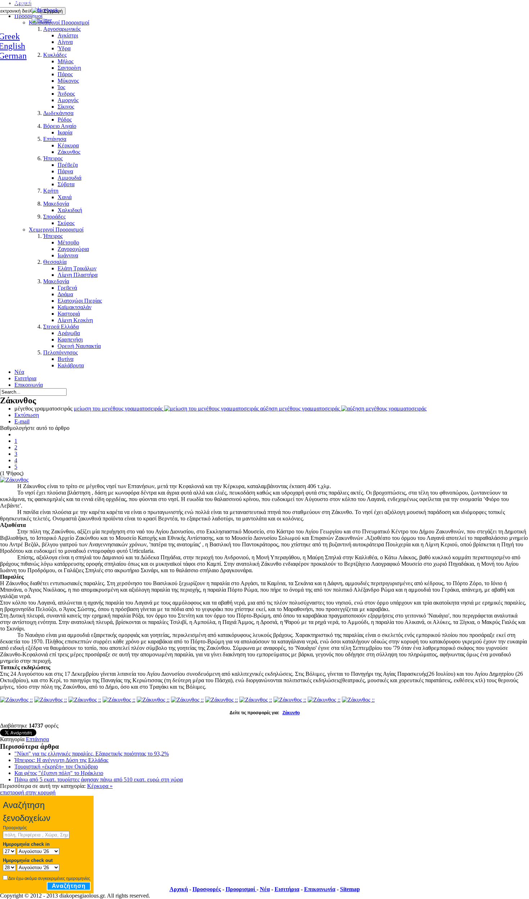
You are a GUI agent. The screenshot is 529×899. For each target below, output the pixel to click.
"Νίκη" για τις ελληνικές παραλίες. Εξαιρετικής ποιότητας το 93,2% (91, 754)
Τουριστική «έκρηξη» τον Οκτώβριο (56, 766)
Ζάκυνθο (291, 712)
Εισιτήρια (287, 889)
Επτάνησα (37, 739)
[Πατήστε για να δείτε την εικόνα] (14, 480)
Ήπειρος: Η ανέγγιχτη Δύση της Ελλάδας (61, 760)
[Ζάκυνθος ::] (16, 700)
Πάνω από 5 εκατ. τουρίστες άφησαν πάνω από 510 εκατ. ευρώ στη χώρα (98, 779)
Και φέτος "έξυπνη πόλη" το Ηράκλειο (58, 773)
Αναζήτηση (69, 886)
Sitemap (350, 889)
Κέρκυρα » (100, 786)
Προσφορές (207, 889)
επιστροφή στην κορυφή (27, 792)
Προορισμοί (241, 889)
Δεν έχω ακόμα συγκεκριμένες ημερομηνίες (49, 878)
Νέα (265, 889)
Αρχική (178, 889)
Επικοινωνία (319, 889)
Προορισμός (15, 827)
